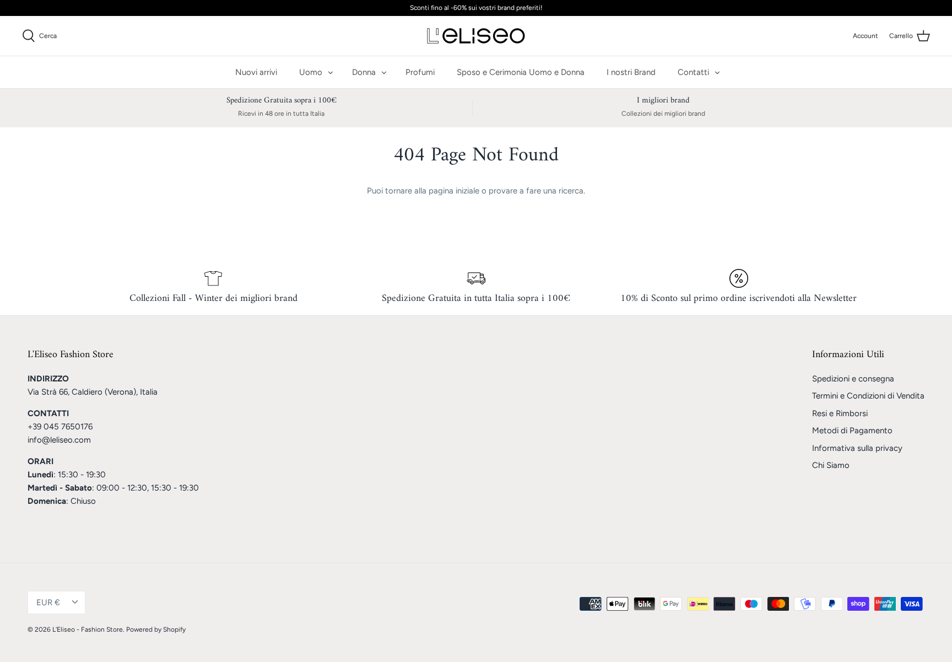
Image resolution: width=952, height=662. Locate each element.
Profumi (420, 72)
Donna (364, 72)
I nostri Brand (631, 72)
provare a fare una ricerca (536, 191)
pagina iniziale (454, 191)
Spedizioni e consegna (853, 379)
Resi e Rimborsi (840, 413)
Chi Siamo (831, 465)
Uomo (310, 72)
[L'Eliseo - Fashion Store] (476, 36)
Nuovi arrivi (256, 72)
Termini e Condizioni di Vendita (868, 396)
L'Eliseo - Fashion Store (87, 629)
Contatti (693, 72)
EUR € (48, 602)
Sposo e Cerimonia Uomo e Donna (521, 72)
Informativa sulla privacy (857, 448)
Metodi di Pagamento (852, 430)
